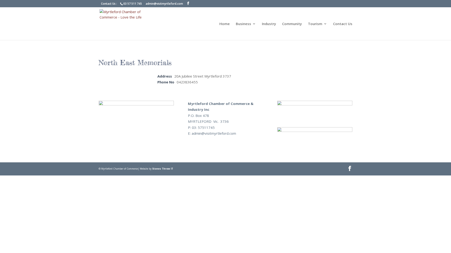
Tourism (315, 24)
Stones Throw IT (162, 168)
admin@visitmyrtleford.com (164, 4)
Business (243, 24)
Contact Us (342, 24)
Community (292, 24)
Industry (269, 24)
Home (224, 24)
